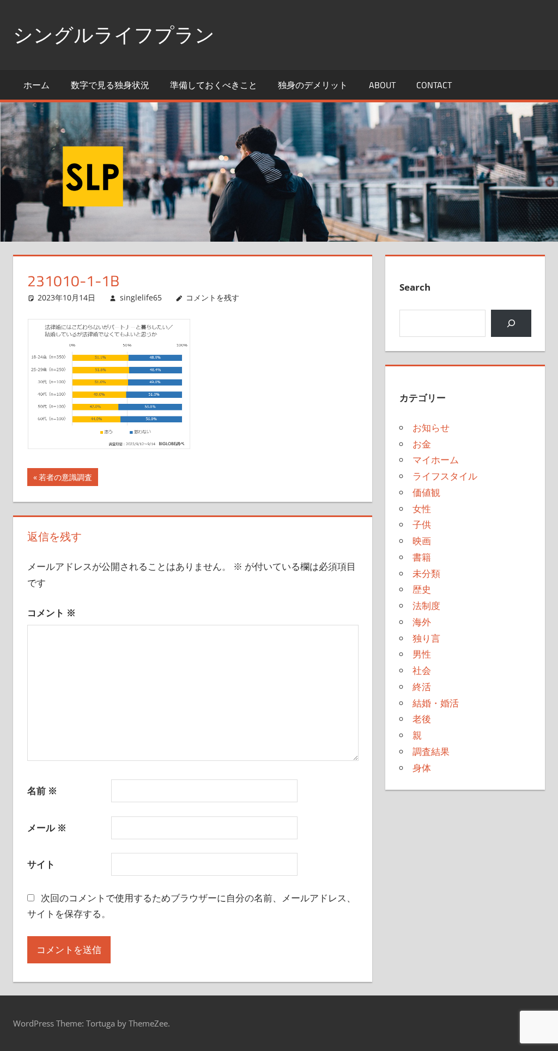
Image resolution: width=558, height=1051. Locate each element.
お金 (422, 444)
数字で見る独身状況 (110, 84)
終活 (422, 686)
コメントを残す (212, 297)
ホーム (36, 84)
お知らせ (431, 427)
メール (46, 827)
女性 (422, 508)
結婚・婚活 (436, 703)
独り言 (426, 638)
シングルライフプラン (114, 35)
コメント (51, 612)
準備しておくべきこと (213, 84)
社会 (422, 670)
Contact (434, 84)
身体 (422, 767)
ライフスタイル (445, 476)
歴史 (422, 589)
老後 (422, 718)
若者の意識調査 (65, 478)
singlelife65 (141, 297)
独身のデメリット (313, 84)
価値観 (426, 492)
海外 (422, 622)
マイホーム (436, 459)
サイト (41, 864)
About (382, 84)
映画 (422, 540)
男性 (422, 654)
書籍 (422, 557)
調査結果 (431, 751)
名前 (42, 790)
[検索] (511, 323)
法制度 (426, 605)
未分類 (426, 573)
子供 (422, 524)
